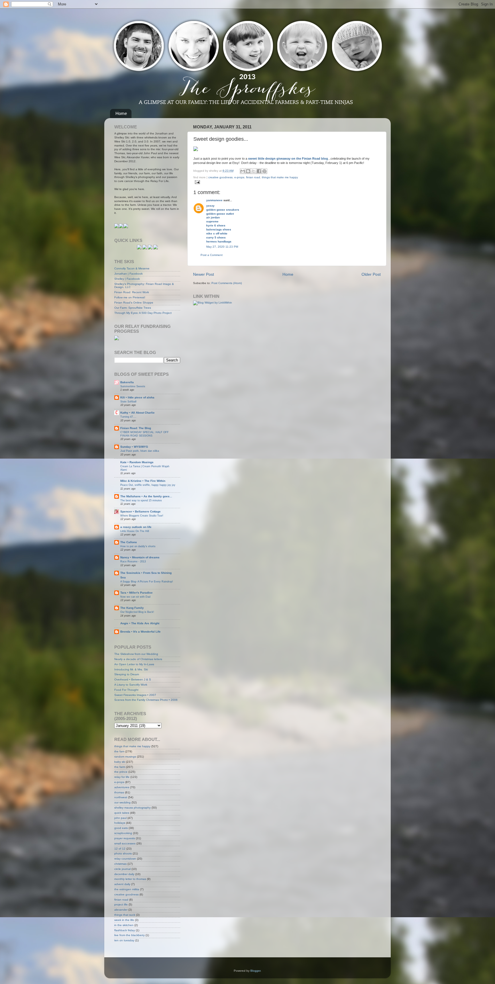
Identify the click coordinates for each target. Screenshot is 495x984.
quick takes (121, 812)
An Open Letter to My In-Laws (134, 664)
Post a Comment (212, 255)
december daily (124, 874)
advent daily (122, 884)
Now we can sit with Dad (135, 596)
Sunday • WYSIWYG (134, 446)
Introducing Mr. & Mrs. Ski (131, 669)
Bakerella (127, 382)
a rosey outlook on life (136, 527)
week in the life (124, 920)
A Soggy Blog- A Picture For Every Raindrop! (146, 581)
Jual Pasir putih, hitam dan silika (139, 450)
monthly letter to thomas (130, 879)
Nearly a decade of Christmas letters (138, 659)
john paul (120, 817)
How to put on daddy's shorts (138, 546)
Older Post (371, 274)
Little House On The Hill (134, 531)
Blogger (255, 970)
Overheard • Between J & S (132, 679)
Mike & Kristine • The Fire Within (142, 480)
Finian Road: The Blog (135, 428)
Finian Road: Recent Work (131, 292)
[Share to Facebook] (259, 171)
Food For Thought (126, 689)
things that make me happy (280, 177)
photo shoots (123, 853)
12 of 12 (119, 848)
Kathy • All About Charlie (137, 412)
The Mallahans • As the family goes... (146, 496)
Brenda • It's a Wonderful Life (140, 631)
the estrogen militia (126, 889)
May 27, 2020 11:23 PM (222, 246)
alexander (120, 909)
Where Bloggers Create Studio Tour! (141, 515)
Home (121, 113)
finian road (253, 177)
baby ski (119, 761)
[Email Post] (196, 181)
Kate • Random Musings (137, 462)
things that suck (124, 914)
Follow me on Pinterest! (129, 297)
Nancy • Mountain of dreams (140, 557)
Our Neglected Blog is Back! (137, 611)
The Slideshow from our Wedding (136, 654)
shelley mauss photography (132, 807)
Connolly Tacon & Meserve (132, 268)
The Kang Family (132, 607)
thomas (119, 792)
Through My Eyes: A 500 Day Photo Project (143, 312)
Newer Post (203, 274)
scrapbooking (123, 833)
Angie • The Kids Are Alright (139, 623)
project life (121, 904)
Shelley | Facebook (127, 278)
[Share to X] (253, 171)
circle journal (122, 868)
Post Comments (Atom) (226, 283)
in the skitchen (123, 925)
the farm (119, 766)
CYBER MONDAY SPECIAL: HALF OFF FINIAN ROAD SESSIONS (144, 434)
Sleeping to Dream (126, 674)
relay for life (121, 776)
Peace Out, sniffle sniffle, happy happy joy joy (147, 484)
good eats (121, 828)
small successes (124, 843)
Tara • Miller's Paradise (136, 592)
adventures (121, 787)
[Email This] (242, 171)
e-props (239, 177)
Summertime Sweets (132, 386)
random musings (125, 756)
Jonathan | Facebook (128, 273)
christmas (120, 863)
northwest (120, 797)
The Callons (128, 542)
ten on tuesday (124, 940)
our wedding (122, 802)
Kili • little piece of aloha (137, 397)
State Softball (128, 401)
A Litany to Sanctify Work (130, 684)
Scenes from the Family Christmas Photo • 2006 (146, 699)
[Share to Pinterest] (264, 171)
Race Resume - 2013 (133, 561)
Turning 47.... (128, 416)
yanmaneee (214, 200)
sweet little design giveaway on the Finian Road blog (288, 158)
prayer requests (124, 838)
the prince (120, 771)
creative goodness (220, 177)
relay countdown (125, 858)
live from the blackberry (129, 935)
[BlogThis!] (248, 171)
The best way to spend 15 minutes (141, 500)
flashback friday (124, 930)
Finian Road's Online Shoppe (133, 302)
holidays (119, 822)
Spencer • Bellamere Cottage (140, 511)
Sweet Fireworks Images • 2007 (135, 695)
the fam (119, 751)
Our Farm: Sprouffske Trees (132, 307)
